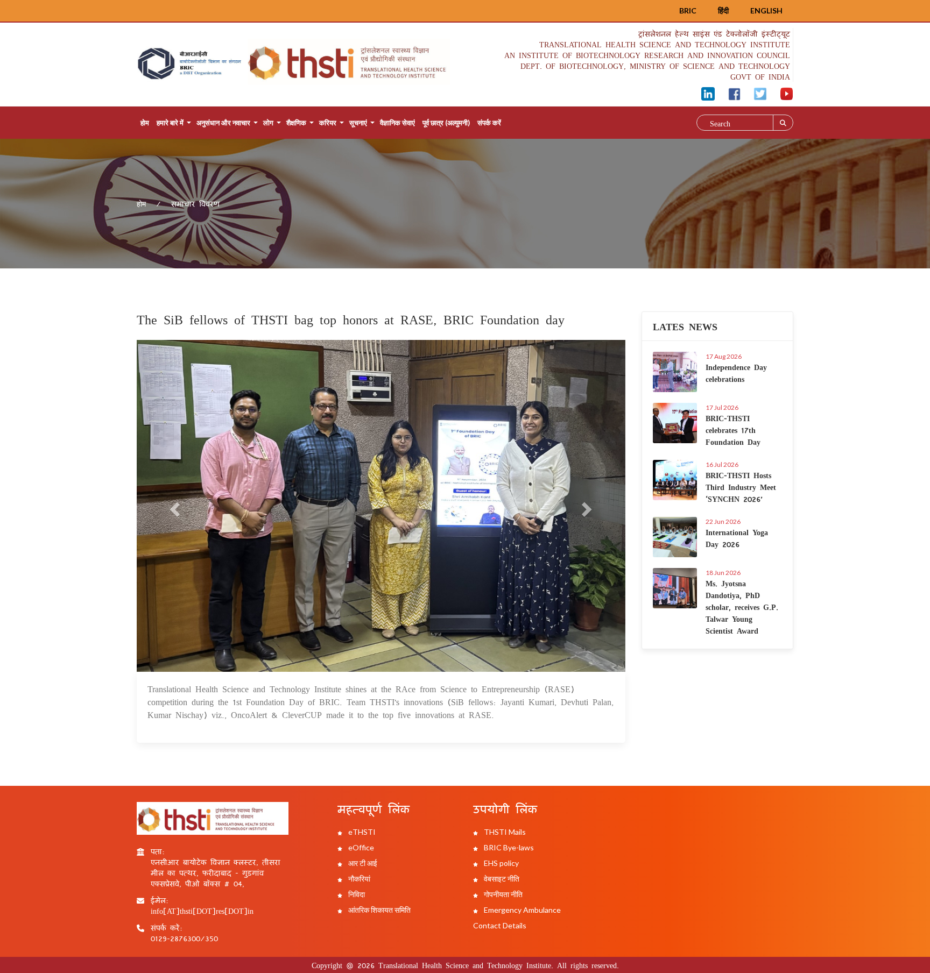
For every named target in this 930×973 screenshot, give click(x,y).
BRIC (687, 10)
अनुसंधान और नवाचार (223, 122)
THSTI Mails (504, 831)
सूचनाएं (358, 122)
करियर (327, 122)
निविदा (356, 894)
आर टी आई (362, 863)
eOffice (360, 847)
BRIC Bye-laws (508, 847)
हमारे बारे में (170, 122)
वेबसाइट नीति (500, 878)
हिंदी (723, 10)
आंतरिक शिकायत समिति (379, 909)
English (766, 10)
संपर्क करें (489, 122)
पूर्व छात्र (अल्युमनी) (446, 122)
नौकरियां (358, 878)
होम (144, 122)
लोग (268, 122)
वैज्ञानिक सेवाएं (397, 122)
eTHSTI (361, 831)
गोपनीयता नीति (502, 894)
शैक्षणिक (296, 122)
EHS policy (500, 863)
